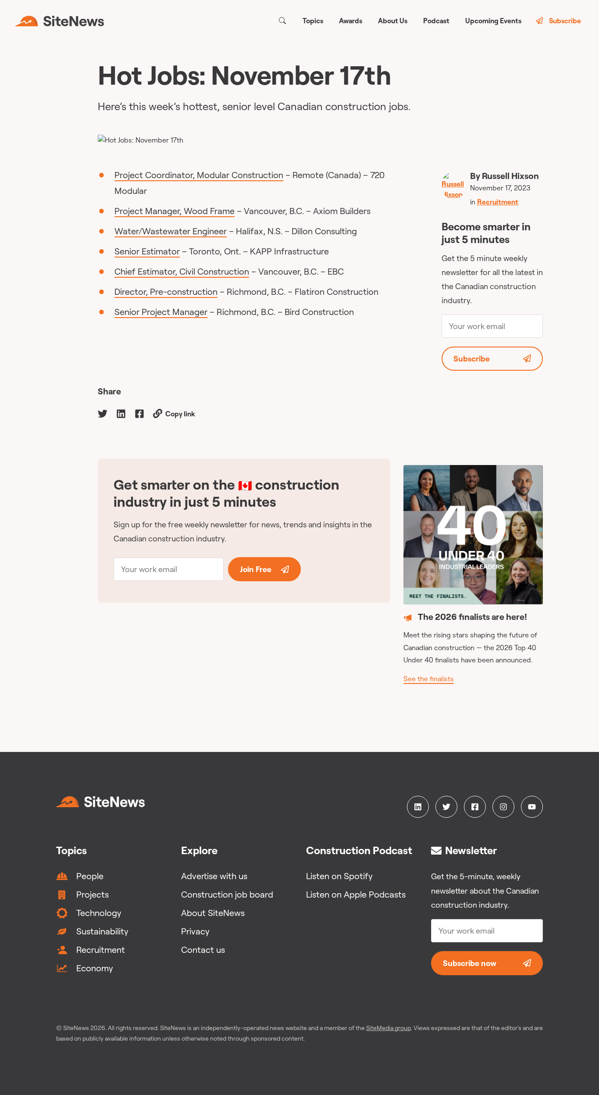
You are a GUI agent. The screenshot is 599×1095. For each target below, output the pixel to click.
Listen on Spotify (339, 875)
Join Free (255, 569)
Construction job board (227, 894)
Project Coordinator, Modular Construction (198, 174)
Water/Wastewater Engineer (170, 230)
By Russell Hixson (504, 175)
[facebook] (139, 413)
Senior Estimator (147, 251)
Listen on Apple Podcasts (356, 894)
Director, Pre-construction (165, 291)
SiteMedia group (388, 1028)
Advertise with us (214, 875)
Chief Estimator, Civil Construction (181, 271)
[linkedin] (121, 413)
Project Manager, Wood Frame (174, 210)
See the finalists (428, 678)
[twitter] (102, 413)
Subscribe (565, 20)
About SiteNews (213, 912)
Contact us (203, 949)
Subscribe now (469, 963)
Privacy (195, 931)
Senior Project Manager (160, 311)
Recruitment (497, 201)
